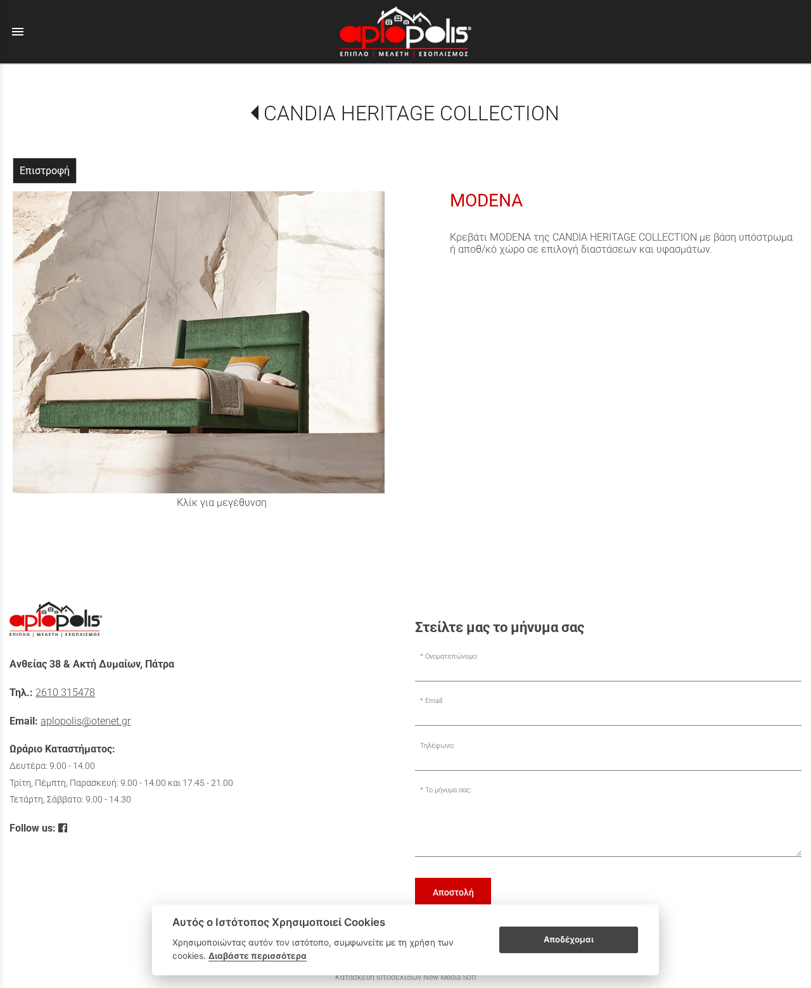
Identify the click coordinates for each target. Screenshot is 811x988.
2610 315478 (65, 693)
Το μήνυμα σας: (448, 790)
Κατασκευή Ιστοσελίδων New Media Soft (405, 977)
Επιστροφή (45, 171)
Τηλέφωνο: (437, 746)
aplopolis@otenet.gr (86, 721)
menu (17, 31)
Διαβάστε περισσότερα (257, 956)
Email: (434, 701)
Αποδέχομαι (569, 939)
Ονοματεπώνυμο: (451, 656)
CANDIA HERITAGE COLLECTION (411, 113)
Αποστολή (453, 892)
